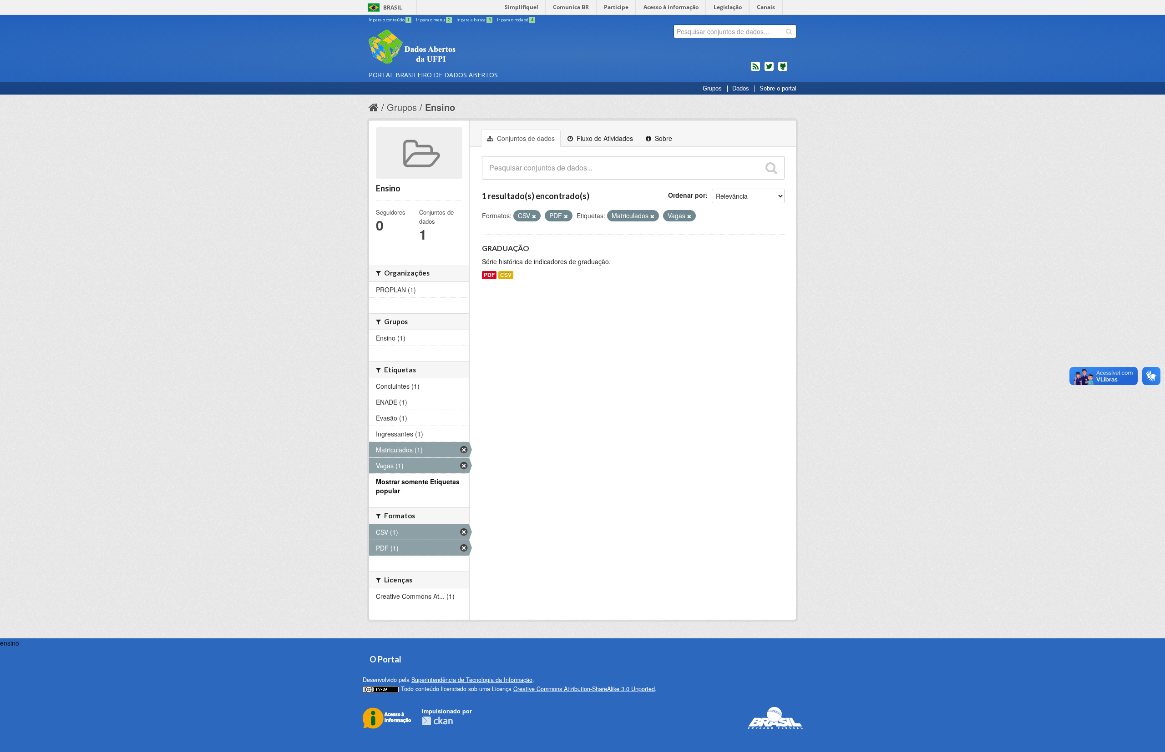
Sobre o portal (778, 88)
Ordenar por (686, 195)
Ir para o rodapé (515, 20)
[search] (789, 31)
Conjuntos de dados (525, 138)
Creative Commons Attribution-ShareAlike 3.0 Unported (584, 689)
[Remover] (534, 216)
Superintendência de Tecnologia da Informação (471, 680)
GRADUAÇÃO (505, 248)
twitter (769, 70)
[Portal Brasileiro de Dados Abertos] (466, 48)
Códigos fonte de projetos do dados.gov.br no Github (782, 70)
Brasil (392, 7)
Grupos (712, 88)
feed (755, 70)
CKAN (437, 721)
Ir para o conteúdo (389, 20)
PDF (489, 275)
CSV (506, 275)
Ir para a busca (473, 20)
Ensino (440, 107)
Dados (740, 88)
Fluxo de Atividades (604, 138)
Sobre (662, 138)
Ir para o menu (433, 20)
